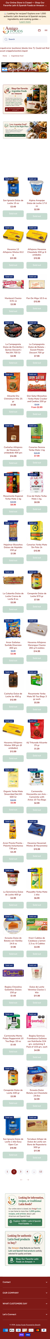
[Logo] (13, 30)
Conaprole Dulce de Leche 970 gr (36, 595)
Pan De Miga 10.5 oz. (36, 298)
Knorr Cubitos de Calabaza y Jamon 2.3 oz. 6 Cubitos (36, 941)
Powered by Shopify (33, 1325)
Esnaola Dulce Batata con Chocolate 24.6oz (36, 1093)
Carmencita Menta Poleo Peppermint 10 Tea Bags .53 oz (13, 1038)
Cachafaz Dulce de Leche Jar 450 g (13, 695)
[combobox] (25, 39)
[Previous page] (22, 1179)
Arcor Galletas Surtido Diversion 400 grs (13, 645)
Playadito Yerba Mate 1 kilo (36, 893)
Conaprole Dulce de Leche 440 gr (13, 1091)
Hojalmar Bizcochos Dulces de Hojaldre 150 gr (13, 547)
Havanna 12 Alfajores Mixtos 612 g (13, 252)
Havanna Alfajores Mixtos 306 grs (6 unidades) (13, 745)
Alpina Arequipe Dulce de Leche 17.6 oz (37, 203)
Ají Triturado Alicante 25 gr (36, 744)
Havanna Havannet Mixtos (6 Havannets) (36, 844)
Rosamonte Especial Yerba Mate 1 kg (13, 497)
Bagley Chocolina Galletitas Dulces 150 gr (13, 990)
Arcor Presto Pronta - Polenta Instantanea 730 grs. (13, 846)
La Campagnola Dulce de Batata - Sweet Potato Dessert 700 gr (36, 348)
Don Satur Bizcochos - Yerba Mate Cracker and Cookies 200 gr (37, 399)
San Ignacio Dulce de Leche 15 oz (13, 202)
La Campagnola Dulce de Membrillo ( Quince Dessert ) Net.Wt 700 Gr (13, 348)
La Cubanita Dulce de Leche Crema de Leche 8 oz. (13, 596)
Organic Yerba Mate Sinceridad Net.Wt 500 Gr (13, 794)
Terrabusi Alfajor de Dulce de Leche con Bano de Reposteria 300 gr (37, 1143)
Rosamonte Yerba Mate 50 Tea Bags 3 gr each (37, 696)
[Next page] (27, 1179)
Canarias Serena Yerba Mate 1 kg (37, 449)
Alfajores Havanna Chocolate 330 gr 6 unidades (36, 252)
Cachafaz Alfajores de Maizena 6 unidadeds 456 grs (13, 450)
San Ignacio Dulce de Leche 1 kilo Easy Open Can (13, 1142)
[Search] (5, 39)
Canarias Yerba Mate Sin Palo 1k (37, 546)
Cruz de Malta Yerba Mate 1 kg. (37, 497)
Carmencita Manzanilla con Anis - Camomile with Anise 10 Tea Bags (36, 795)
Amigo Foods (21, 1325)
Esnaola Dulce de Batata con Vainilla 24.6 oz (13, 941)
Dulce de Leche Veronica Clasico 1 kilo (37, 990)
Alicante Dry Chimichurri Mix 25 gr (13, 399)
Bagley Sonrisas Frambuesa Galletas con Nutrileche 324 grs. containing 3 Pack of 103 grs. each (36, 1041)
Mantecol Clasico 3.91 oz (13, 300)
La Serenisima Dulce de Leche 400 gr (13, 893)
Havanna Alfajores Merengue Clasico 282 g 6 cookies (37, 645)
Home (5, 56)
